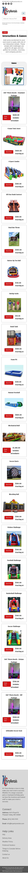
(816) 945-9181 (13, 819)
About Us (5, 858)
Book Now (5, 117)
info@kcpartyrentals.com (16, 1)
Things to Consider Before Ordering (11, 850)
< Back (5, 32)
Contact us (6, 854)
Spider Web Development (16, 871)
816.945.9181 (5, 1)
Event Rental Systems (17, 869)
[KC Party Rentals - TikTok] (8, 3)
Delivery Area (6, 838)
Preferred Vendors (8, 845)
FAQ (3, 835)
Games (14, 63)
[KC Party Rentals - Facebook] (3, 3)
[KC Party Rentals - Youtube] (11, 3)
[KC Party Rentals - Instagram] (6, 3)
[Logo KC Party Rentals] (9, 11)
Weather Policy (7, 842)
